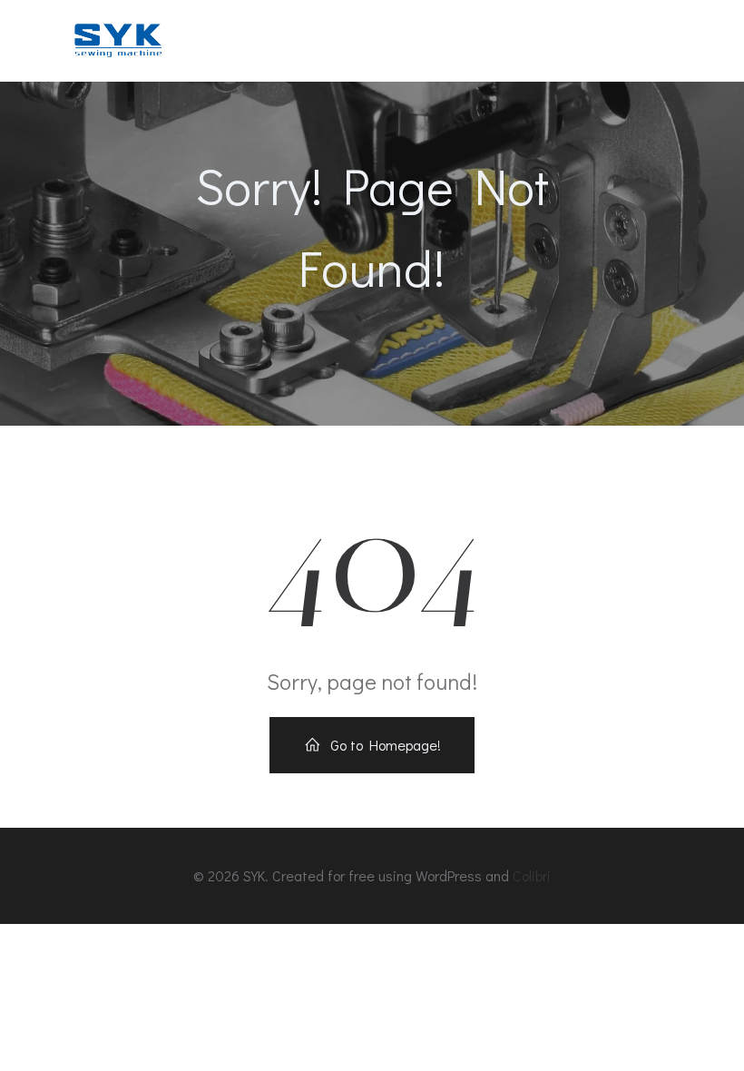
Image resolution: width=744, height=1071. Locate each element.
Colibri (532, 875)
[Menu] (678, 40)
